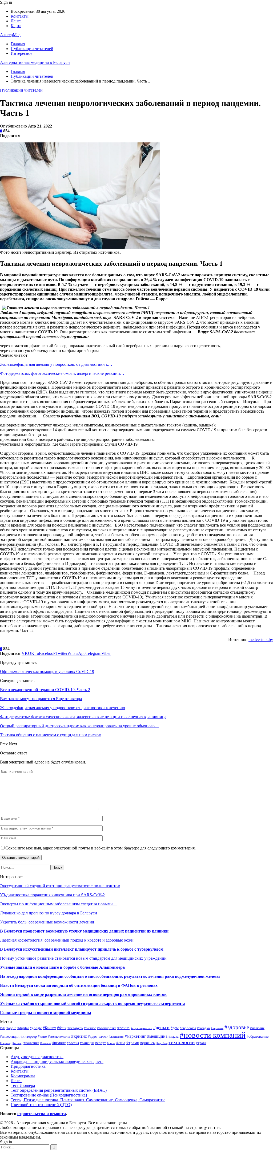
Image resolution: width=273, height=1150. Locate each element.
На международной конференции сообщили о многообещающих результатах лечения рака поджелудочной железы (110, 976)
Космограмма (23, 1076)
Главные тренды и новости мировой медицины (45, 1012)
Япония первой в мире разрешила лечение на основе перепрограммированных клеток (83, 994)
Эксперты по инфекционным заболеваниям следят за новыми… (58, 904)
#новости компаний (213, 1035)
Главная (18, 44)
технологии (181, 1042)
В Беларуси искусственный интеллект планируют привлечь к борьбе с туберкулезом (81, 949)
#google (36, 1028)
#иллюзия (257, 1028)
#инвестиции (9, 1036)
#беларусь (75, 1028)
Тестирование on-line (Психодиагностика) (49, 1095)
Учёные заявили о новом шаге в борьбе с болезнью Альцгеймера (62, 967)
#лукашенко (116, 1036)
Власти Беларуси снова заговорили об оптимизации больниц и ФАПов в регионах (79, 985)
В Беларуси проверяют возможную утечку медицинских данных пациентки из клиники (84, 931)
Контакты (20, 16)
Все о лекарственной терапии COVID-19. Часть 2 (45, 689)
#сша (120, 1042)
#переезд (5, 1043)
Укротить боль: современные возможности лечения (47, 922)
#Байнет (49, 1028)
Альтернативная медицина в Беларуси (35, 62)
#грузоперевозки (141, 1028)
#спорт (100, 1043)
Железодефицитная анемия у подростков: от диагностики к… (56, 364)
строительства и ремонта (41, 1113)
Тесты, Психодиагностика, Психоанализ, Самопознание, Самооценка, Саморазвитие (88, 1100)
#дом (175, 1028)
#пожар (17, 1043)
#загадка (203, 1028)
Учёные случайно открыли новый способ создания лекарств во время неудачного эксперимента (92, 1003)
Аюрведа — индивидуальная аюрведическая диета (57, 1061)
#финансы (147, 1043)
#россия (73, 1043)
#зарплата (217, 1028)
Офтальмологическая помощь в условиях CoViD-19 (47, 671)
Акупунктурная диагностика (37, 1056)
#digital (23, 1028)
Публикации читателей (32, 48)
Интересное (21, 53)
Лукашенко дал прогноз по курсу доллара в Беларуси (48, 913)
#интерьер (29, 1036)
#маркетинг (135, 1036)
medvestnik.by (260, 639)
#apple (11, 1028)
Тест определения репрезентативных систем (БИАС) (59, 1090)
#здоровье (236, 1027)
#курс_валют (98, 1036)
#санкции (87, 1043)
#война (123, 1027)
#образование (257, 1036)
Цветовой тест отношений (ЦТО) (41, 1104)
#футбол (161, 1043)
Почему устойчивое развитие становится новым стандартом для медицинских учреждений (83, 958)
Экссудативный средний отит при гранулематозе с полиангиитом (60, 886)
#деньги (161, 1027)
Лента (16, 21)
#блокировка (106, 1028)
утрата (201, 1043)
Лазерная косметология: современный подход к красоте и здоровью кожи (67, 940)
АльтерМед (10, 34)
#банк (61, 1028)
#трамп (132, 1042)
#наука (173, 1036)
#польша (45, 1043)
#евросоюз (188, 1028)
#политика (31, 1043)
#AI (2, 1028)
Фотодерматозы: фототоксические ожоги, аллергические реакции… (62, 373)
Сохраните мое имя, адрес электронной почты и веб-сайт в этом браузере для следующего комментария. (100, 848)
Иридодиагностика (28, 1066)
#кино (42, 1036)
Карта (16, 25)
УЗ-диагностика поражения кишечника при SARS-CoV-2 (52, 895)
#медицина (157, 1036)
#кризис (79, 1036)
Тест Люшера (23, 1085)
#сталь (111, 1043)
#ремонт (59, 1043)
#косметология (59, 1036)
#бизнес (90, 1028)
